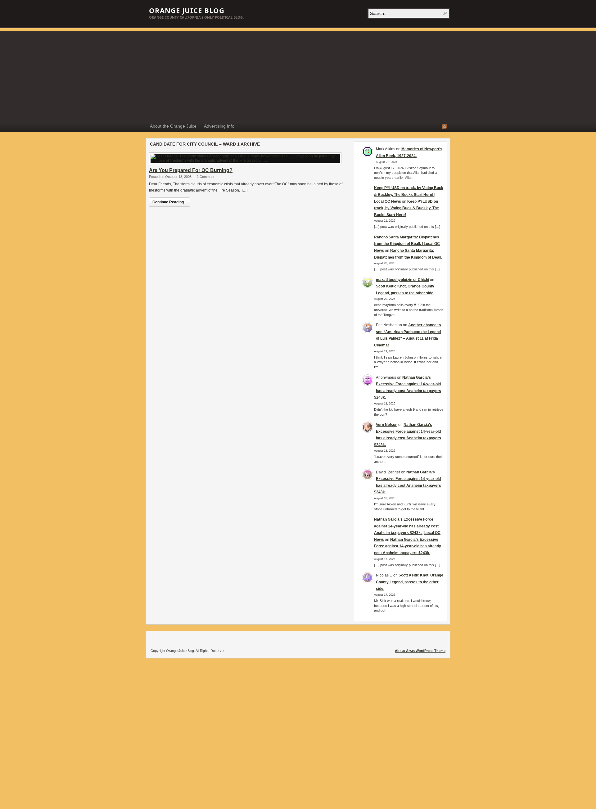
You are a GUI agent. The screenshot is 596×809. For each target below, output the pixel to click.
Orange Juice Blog (186, 10)
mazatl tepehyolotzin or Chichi (402, 280)
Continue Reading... (169, 202)
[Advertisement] (298, 74)
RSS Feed (444, 126)
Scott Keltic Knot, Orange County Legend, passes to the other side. (409, 582)
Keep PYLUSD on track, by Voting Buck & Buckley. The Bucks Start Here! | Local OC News (408, 194)
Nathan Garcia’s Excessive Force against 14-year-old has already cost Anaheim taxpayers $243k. (407, 546)
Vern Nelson (386, 425)
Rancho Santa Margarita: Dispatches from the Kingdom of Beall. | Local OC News (407, 244)
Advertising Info (219, 126)
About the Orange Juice (173, 126)
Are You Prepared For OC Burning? (191, 170)
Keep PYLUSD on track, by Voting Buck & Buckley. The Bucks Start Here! (406, 208)
